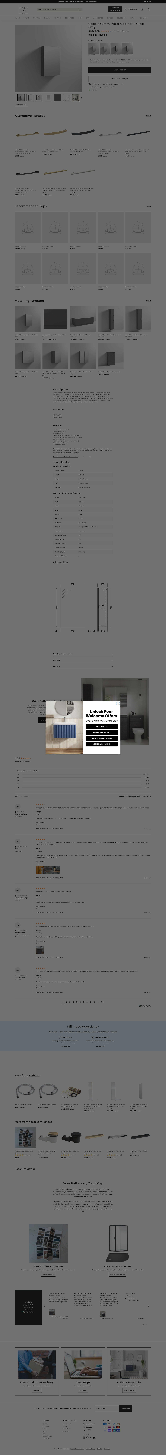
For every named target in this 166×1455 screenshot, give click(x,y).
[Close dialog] (118, 703)
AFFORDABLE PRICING (101, 744)
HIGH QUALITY (101, 727)
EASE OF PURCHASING (101, 732)
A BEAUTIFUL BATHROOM (102, 738)
